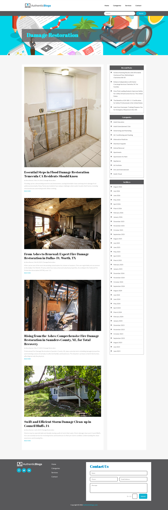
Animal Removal (118, 148)
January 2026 (117, 217)
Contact (138, 5)
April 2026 (117, 204)
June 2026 (116, 195)
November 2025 (119, 226)
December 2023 (118, 325)
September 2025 (119, 234)
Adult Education (118, 122)
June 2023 (116, 351)
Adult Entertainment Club (121, 126)
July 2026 (116, 191)
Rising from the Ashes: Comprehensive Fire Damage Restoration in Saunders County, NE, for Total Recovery (61, 340)
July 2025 (116, 243)
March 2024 (117, 312)
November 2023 (119, 329)
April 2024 (117, 308)
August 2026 (117, 187)
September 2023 (119, 338)
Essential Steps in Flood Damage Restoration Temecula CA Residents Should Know (56, 174)
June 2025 (116, 247)
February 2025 (118, 264)
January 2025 (117, 269)
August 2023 (117, 342)
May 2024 (116, 303)
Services (128, 5)
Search (141, 13)
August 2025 (117, 239)
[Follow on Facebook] (19, 470)
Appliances (117, 161)
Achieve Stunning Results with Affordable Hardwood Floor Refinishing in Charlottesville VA (127, 75)
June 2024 (116, 299)
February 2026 (118, 213)
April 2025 (117, 256)
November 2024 (119, 277)
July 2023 (116, 347)
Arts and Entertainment (121, 170)
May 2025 (116, 252)
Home (107, 5)
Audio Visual (117, 174)
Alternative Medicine (120, 139)
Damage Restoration (50, 180)
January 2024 (117, 321)
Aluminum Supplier (119, 144)
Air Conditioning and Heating (123, 135)
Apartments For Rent (120, 157)
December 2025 (118, 221)
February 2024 (118, 316)
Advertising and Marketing (122, 131)
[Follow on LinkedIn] (29, 470)
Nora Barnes (29, 180)
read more (27, 191)
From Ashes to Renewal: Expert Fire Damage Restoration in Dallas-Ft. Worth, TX (56, 256)
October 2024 (118, 282)
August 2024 (117, 290)
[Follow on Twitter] (24, 470)
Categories (117, 5)
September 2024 (119, 286)
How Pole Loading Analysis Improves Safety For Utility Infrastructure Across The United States (128, 93)
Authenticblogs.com (90, 505)
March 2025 (117, 260)
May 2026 (116, 200)
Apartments (117, 152)
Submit (143, 496)
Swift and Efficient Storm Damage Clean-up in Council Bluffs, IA (57, 424)
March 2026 (117, 208)
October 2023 (118, 334)
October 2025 (118, 230)
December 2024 (118, 273)
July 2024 (116, 295)
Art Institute (117, 165)
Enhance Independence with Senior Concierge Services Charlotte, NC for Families (125, 84)
